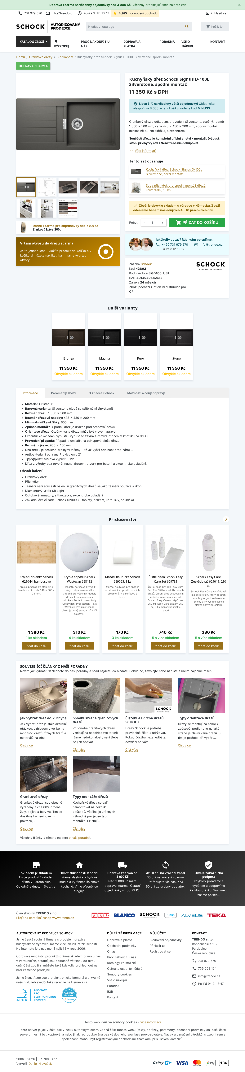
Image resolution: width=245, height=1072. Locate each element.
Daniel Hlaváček (40, 1064)
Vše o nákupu (187, 44)
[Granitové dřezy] (43, 774)
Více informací (145, 151)
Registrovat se (160, 951)
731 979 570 (30, 13)
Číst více (26, 745)
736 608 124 (207, 968)
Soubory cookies (119, 974)
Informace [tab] (30, 393)
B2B (110, 991)
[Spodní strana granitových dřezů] (96, 695)
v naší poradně (79, 838)
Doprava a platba (131, 44)
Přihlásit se (157, 946)
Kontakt (217, 42)
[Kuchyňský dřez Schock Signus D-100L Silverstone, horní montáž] (136, 171)
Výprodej (61, 43)
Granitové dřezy (34, 796)
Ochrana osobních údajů (124, 968)
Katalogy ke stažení (121, 963)
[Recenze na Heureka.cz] (69, 997)
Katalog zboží (32, 42)
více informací (150, 1022)
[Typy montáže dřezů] (96, 774)
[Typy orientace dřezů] (201, 695)
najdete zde (177, 5)
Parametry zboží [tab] (63, 393)
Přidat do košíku (197, 222)
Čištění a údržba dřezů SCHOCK (144, 720)
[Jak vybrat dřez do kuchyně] (43, 695)
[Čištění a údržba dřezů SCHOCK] (148, 695)
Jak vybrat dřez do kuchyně (43, 718)
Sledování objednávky (166, 940)
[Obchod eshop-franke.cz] (100, 915)
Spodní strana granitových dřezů (95, 720)
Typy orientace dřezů (196, 718)
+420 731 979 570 (175, 244)
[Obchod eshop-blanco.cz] (124, 915)
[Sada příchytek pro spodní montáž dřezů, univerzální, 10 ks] (136, 187)
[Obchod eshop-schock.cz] (150, 915)
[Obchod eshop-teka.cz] (216, 915)
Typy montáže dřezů (90, 796)
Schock (146, 264)
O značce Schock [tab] (101, 393)
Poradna (167, 42)
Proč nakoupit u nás (95, 44)
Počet (133, 222)
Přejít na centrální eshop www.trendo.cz (45, 918)
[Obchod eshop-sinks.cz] (170, 915)
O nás (111, 951)
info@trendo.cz (60, 13)
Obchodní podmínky (121, 946)
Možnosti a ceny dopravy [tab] (146, 393)
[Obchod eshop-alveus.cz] (192, 915)
